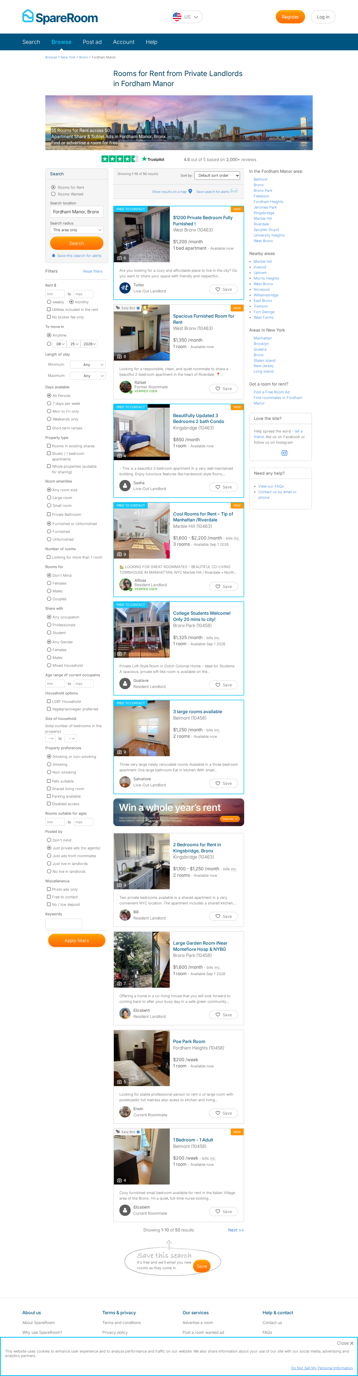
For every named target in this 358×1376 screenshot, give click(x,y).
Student (59, 632)
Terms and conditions (121, 1322)
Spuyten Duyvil (266, 229)
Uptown (260, 272)
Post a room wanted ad (203, 1332)
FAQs (267, 1332)
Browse (61, 42)
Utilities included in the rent (75, 309)
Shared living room (68, 788)
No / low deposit (66, 904)
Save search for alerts (213, 192)
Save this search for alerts (79, 255)
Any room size (65, 490)
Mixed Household (68, 665)
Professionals (64, 625)
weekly (58, 302)
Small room (62, 505)
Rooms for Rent (70, 187)
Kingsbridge (264, 213)
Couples (60, 599)
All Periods (62, 395)
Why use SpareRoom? (42, 1332)
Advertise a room (198, 1322)
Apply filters (77, 940)
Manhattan (263, 338)
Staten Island (264, 360)
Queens (260, 349)
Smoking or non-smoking (74, 756)
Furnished (61, 531)
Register (290, 17)
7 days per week (66, 403)
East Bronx (263, 300)
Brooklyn (261, 343)
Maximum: (56, 375)
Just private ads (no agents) (76, 848)
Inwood (260, 267)
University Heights (269, 235)
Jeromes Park (265, 207)
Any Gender (63, 642)
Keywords (53, 915)
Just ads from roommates (74, 856)
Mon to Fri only (66, 411)
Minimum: (56, 364)
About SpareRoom (38, 1322)
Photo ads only (65, 889)
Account (124, 42)
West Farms (264, 317)
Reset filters (93, 271)
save (202, 1266)
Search (31, 42)
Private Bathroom (66, 514)
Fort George (264, 311)
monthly (82, 302)
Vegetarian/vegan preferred (75, 709)
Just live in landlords (70, 863)
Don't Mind (62, 575)
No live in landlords (69, 871)
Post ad (92, 42)
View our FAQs (271, 486)
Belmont (260, 179)
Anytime (59, 335)
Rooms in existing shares (73, 446)
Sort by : (187, 175)
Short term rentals (67, 428)
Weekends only (65, 419)
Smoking (60, 764)
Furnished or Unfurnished (75, 523)
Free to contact (65, 897)
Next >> (236, 1230)
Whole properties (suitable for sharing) (74, 469)
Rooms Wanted (70, 194)
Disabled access (65, 804)
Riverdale (261, 224)
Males (58, 591)
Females (60, 583)
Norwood (262, 289)
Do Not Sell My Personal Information (322, 1368)
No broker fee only (68, 317)
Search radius (62, 223)
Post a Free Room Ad (272, 392)
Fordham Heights (268, 201)
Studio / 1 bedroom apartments (68, 456)
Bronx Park (263, 190)
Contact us (272, 1322)
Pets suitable (63, 781)
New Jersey (264, 365)
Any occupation (66, 617)
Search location (63, 203)
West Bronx (263, 240)
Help (151, 42)
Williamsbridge (266, 295)
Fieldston (261, 196)
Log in (323, 17)
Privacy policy (115, 1332)
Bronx (259, 185)
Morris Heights (266, 278)
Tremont (261, 306)
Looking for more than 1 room (77, 557)
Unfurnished (63, 539)
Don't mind (62, 840)
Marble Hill (263, 218)
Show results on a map (169, 192)
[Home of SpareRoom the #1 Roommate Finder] (60, 16)
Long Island (264, 371)
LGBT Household (66, 701)
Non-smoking (64, 772)
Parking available (66, 796)
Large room (62, 497)
